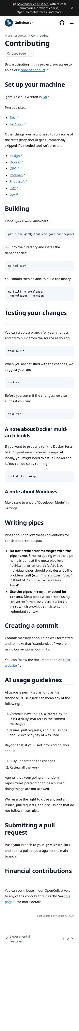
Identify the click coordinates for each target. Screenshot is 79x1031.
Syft (13, 188)
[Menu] (72, 23)
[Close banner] (72, 8)
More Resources (16, 35)
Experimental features (20, 938)
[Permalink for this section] (69, 84)
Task (13, 117)
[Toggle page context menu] (30, 53)
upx (12, 194)
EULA (65, 939)
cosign (15, 155)
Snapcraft (17, 181)
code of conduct (32, 70)
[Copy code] (69, 234)
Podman (16, 175)
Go (45, 97)
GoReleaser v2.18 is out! (33, 4)
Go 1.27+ (16, 124)
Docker (15, 162)
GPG (13, 168)
